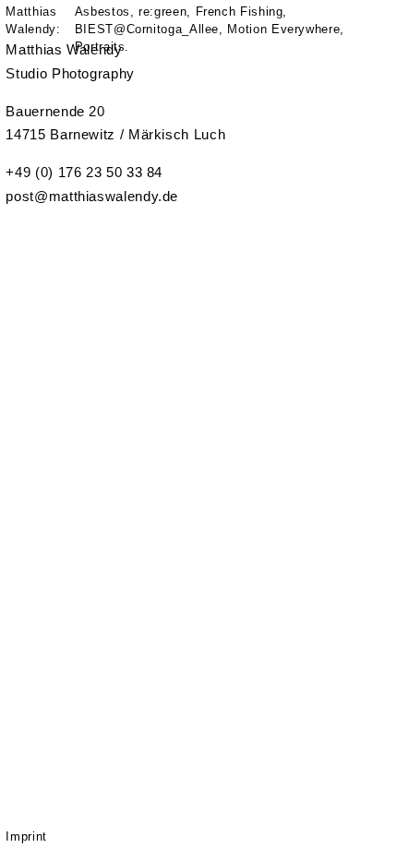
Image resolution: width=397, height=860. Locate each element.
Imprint (26, 836)
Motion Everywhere (283, 29)
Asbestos (102, 11)
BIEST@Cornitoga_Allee (147, 29)
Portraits (100, 47)
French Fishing (239, 11)
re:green (162, 11)
